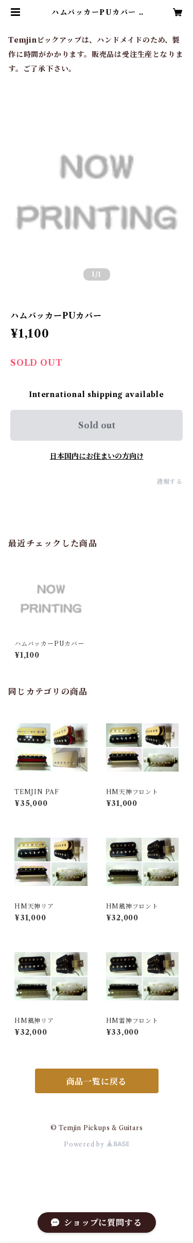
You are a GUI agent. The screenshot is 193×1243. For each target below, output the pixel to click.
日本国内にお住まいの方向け (97, 456)
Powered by (85, 1144)
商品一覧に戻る (96, 1081)
